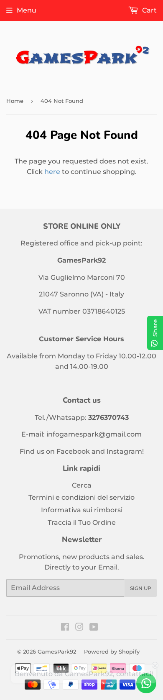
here (52, 172)
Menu (26, 10)
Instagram (124, 451)
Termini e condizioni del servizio (81, 497)
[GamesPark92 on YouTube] (93, 628)
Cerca (82, 485)
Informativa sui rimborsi (81, 510)
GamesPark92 (57, 651)
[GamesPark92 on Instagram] (79, 628)
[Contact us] (146, 683)
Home (14, 100)
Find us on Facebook (55, 451)
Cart (148, 10)
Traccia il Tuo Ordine (82, 522)
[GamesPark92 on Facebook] (65, 628)
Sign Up (140, 588)
